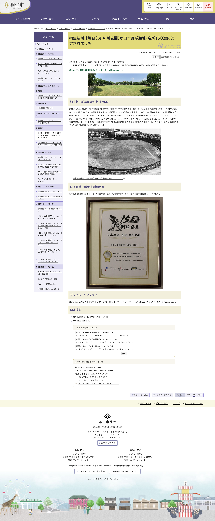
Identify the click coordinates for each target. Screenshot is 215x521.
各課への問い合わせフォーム (126, 471)
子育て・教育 (47, 19)
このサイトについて (194, 403)
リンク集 (176, 403)
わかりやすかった (86, 342)
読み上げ (188, 8)
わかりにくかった (126, 342)
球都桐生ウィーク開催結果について (50, 210)
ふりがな (169, 8)
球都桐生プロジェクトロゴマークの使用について (49, 122)
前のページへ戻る (140, 395)
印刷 (154, 57)
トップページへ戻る (163, 395)
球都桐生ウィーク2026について (50, 59)
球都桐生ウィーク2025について (50, 191)
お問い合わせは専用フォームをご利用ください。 (98, 383)
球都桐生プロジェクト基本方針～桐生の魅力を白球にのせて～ (50, 97)
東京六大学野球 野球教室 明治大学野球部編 (50, 65)
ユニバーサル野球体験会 (47, 284)
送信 (124, 353)
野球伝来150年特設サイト (89, 317)
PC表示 (180, 395)
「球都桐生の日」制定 (45, 108)
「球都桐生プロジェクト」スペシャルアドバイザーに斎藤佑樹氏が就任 (50, 145)
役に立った (83, 335)
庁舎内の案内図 (108, 443)
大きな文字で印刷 (169, 57)
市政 (192, 19)
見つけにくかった (126, 349)
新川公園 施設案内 (81, 321)
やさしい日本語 (178, 8)
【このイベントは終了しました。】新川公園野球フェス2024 (50, 234)
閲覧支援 (198, 8)
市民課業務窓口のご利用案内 (91, 471)
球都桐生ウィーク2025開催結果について (50, 198)
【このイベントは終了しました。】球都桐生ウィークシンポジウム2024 (50, 242)
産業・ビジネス (119, 19)
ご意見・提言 (162, 403)
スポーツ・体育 (79, 28)
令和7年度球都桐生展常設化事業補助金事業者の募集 (49, 173)
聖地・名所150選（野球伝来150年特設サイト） (98, 178)
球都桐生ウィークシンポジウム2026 (49, 79)
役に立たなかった (121, 335)
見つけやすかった (86, 349)
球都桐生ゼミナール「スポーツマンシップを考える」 (49, 158)
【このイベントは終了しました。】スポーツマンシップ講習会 (50, 217)
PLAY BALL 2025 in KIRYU (47, 180)
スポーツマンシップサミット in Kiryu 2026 (49, 72)
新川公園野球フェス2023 (48, 279)
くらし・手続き (22, 19)
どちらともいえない (101, 335)
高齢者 (95, 19)
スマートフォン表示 (194, 395)
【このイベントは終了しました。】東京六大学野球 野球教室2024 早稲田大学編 (50, 226)
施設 (168, 19)
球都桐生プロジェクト (96, 28)
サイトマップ (145, 403)
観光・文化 (71, 19)
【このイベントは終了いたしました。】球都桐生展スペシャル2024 (49, 252)
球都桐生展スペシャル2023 (48, 289)
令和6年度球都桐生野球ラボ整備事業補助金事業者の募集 (49, 166)
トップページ (51, 28)
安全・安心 (143, 19)
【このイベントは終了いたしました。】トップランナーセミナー (49, 261)
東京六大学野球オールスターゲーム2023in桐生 (50, 273)
